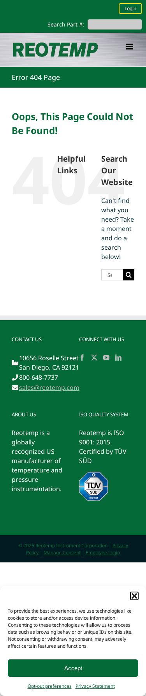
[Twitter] (94, 357)
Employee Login (103, 552)
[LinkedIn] (118, 357)
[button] (134, 596)
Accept (73, 668)
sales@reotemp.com (49, 387)
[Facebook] (82, 357)
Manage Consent (62, 552)
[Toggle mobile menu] (130, 46)
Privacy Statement (95, 686)
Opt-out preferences (50, 686)
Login (130, 8)
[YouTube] (106, 357)
